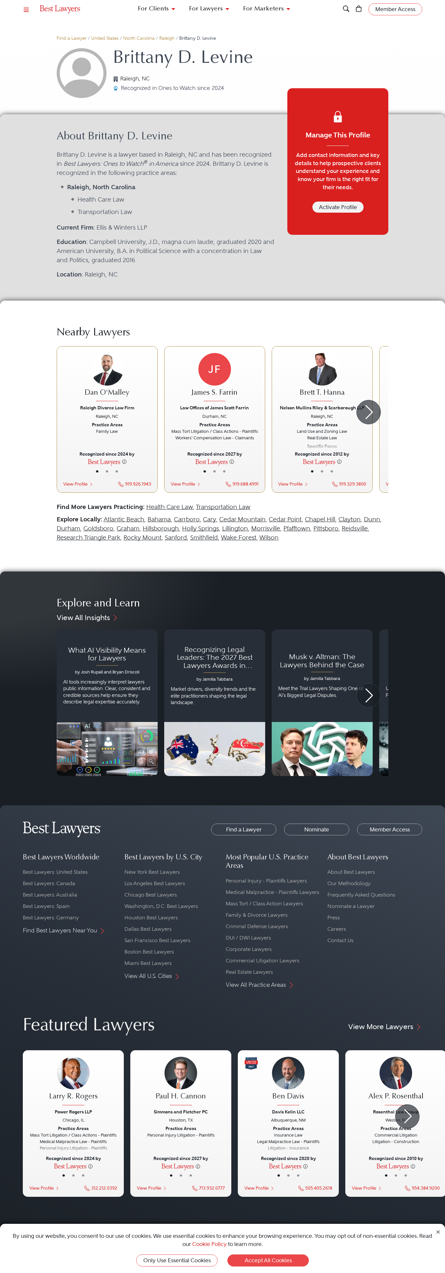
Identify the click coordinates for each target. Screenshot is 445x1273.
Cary (209, 519)
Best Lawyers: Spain (46, 906)
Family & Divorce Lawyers (257, 915)
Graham (128, 528)
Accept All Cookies (268, 1260)
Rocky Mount (142, 537)
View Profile (75, 484)
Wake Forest (238, 537)
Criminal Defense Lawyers (257, 926)
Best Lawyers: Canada (49, 883)
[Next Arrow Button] (368, 412)
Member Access (390, 829)
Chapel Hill (320, 519)
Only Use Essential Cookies (177, 1260)
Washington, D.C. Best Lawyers (161, 906)
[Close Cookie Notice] (438, 1231)
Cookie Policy (209, 1244)
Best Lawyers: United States (55, 872)
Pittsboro (325, 528)
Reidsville (355, 528)
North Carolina (139, 38)
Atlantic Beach (124, 519)
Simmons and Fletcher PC (181, 1112)
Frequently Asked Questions (361, 895)
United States (105, 38)
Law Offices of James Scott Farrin (214, 408)
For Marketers (263, 9)
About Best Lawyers (351, 872)
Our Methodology (349, 883)
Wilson (269, 537)
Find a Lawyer (72, 38)
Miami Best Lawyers (148, 963)
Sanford (176, 537)
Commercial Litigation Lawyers (262, 960)
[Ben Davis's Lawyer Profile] (288, 1082)
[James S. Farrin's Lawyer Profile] (214, 378)
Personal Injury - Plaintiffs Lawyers (266, 881)
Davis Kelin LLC (288, 1112)
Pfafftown (296, 528)
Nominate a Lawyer (351, 906)
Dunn (372, 519)
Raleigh (167, 38)
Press (333, 917)
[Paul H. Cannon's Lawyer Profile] (181, 1082)
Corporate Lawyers (249, 949)
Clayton (349, 519)
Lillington (235, 528)
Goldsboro (98, 528)
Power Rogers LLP (73, 1112)
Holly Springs (200, 528)
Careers (336, 929)
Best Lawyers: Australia (50, 895)
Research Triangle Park (88, 537)
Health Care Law (169, 507)
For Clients (153, 9)
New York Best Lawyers (152, 872)
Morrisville (265, 528)
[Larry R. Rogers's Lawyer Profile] (73, 1082)
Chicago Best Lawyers (150, 895)
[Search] (346, 9)
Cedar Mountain (242, 519)
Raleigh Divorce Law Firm (107, 408)
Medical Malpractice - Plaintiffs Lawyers (272, 892)
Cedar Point (285, 519)
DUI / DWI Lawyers (248, 938)
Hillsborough (161, 528)
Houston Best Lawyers (151, 917)
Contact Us (340, 940)
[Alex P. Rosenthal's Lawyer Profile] (396, 1082)
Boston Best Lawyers (149, 952)
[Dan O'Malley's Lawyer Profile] (107, 378)
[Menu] (26, 9)
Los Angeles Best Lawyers (154, 883)
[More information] (124, 461)
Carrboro (187, 519)
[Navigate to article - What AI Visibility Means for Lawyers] (107, 702)
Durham (68, 528)
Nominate (316, 829)
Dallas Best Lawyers (148, 929)
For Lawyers (206, 9)
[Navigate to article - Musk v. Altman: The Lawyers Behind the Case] (322, 702)
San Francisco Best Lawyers (157, 940)
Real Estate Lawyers (249, 972)
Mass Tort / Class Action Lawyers (264, 903)
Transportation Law (223, 507)
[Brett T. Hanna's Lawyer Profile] (322, 378)
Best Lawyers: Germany (51, 917)
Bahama (159, 519)
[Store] (359, 9)
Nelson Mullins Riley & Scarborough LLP (322, 408)
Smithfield (204, 537)
